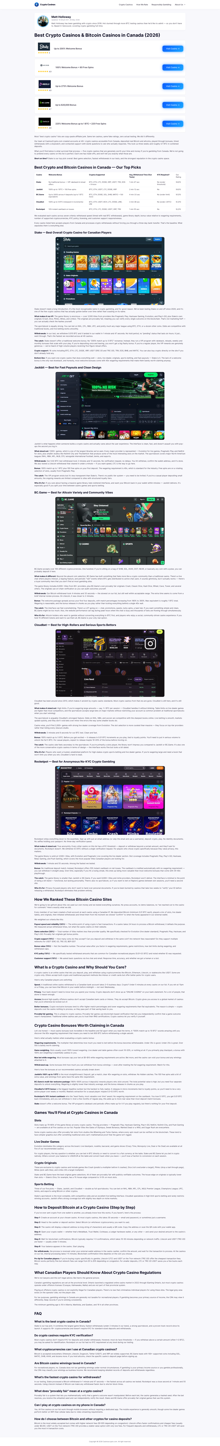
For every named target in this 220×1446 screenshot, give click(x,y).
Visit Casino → (173, 49)
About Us (179, 4)
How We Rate (142, 4)
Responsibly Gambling (161, 4)
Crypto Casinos (126, 4)
